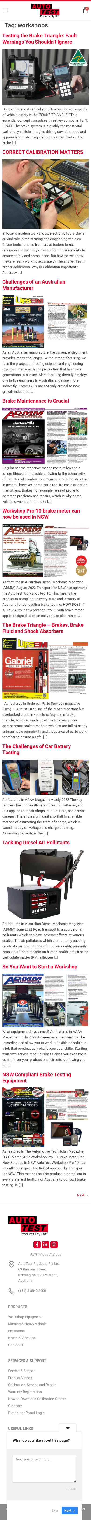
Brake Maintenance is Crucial (35, 401)
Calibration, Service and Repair (32, 1385)
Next (83, 1195)
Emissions (16, 1331)
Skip (55, 1510)
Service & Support (22, 1371)
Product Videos (20, 1378)
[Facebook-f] (36, 1244)
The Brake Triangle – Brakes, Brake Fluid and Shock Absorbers (43, 628)
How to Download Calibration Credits (37, 1399)
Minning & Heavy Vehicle (27, 1324)
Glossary (15, 1406)
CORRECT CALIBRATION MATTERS (42, 152)
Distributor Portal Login (26, 1413)
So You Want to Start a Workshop (39, 967)
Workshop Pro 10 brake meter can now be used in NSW (41, 514)
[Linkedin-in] (45, 1244)
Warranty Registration (25, 1392)
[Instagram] (53, 1244)
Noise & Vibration (22, 1338)
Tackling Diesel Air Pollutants (36, 842)
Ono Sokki (16, 1345)
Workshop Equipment (25, 1317)
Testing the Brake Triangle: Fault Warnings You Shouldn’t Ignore (39, 39)
